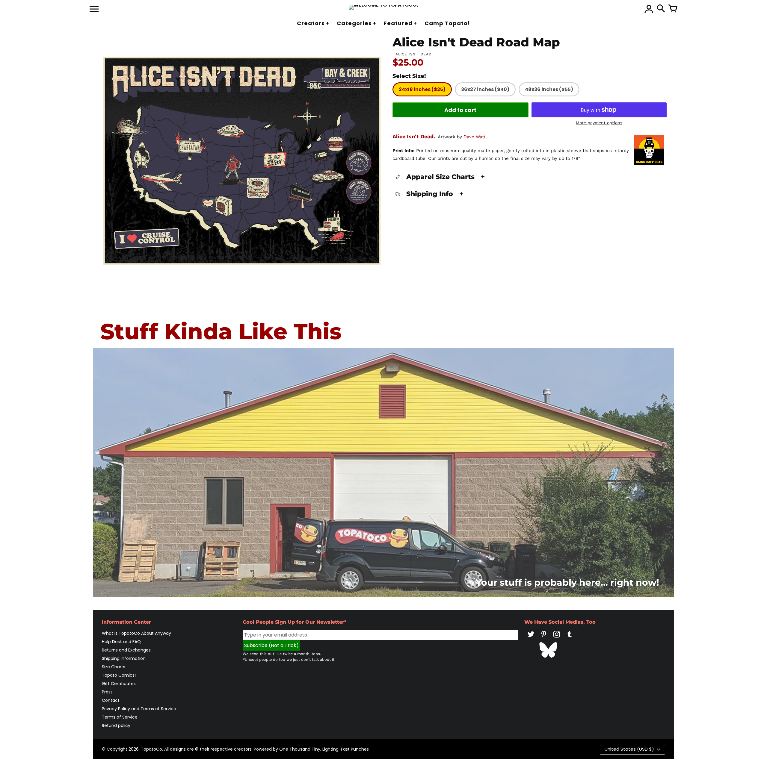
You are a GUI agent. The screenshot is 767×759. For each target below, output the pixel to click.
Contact (111, 700)
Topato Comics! (119, 675)
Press (107, 692)
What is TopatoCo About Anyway (136, 633)
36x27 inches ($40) (485, 89)
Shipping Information (124, 658)
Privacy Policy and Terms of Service (139, 709)
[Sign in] (648, 8)
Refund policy (116, 725)
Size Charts (113, 667)
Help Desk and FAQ (121, 642)
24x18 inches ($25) (422, 89)
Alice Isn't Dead (413, 136)
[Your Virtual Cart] (672, 8)
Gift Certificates (119, 684)
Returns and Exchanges (126, 650)
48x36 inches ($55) (549, 89)
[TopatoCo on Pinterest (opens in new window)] (544, 638)
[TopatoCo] (384, 7)
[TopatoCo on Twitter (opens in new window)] (531, 638)
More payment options (599, 122)
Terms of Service (120, 717)
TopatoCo (151, 749)
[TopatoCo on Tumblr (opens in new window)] (569, 638)
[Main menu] (94, 9)
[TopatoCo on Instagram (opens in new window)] (557, 638)
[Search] (660, 8)
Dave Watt (474, 137)
